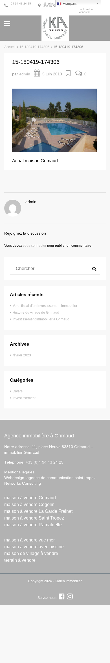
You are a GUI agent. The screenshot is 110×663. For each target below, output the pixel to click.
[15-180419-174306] (54, 120)
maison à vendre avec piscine (34, 546)
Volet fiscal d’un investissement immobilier (45, 306)
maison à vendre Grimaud (30, 497)
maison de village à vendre (31, 553)
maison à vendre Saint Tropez (34, 518)
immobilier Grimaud (21, 452)
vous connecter (34, 246)
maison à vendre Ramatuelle (33, 524)
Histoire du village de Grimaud (36, 312)
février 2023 (22, 355)
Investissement (24, 398)
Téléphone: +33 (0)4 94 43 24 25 (33, 462)
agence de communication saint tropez (61, 477)
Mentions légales (19, 472)
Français (69, 3)
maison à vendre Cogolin (29, 504)
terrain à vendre (20, 560)
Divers (18, 391)
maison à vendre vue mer (29, 540)
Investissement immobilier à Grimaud (41, 319)
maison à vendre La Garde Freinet (38, 511)
